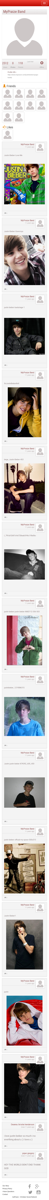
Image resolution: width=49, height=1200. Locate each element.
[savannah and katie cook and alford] (41, 105)
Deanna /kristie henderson (22, 1124)
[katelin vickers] (7, 105)
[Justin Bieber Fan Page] (7, 135)
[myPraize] (8, 3)
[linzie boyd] (19, 94)
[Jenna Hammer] (19, 117)
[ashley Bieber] (7, 117)
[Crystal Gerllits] (7, 94)
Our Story (6, 1186)
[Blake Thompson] (30, 105)
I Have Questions (8, 1191)
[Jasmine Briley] (41, 94)
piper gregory (28, 1153)
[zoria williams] (19, 105)
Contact (5, 1194)
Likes (9, 127)
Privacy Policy (7, 1189)
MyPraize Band (27, 144)
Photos (13, 67)
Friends (11, 86)
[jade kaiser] (30, 94)
